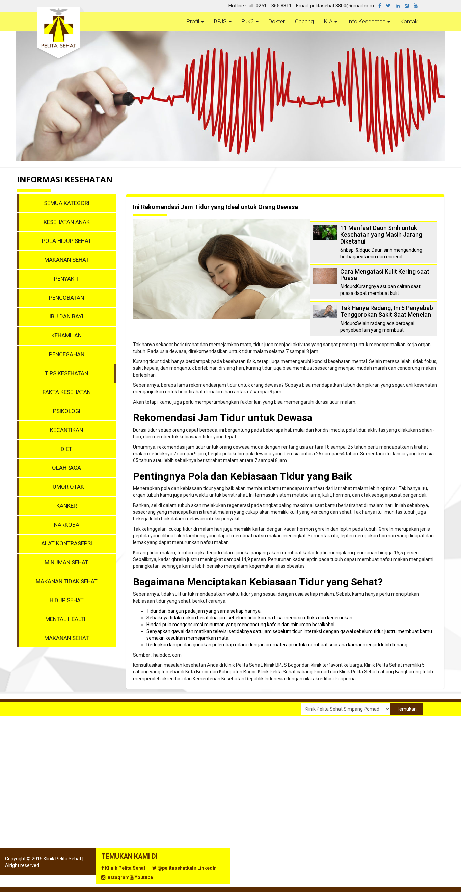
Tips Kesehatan (66, 373)
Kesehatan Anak (67, 222)
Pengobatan (66, 297)
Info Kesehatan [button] (367, 21)
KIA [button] (329, 21)
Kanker (66, 505)
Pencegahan (66, 354)
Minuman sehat (66, 562)
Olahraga (66, 467)
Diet (66, 448)
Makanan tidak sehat (67, 581)
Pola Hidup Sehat (66, 240)
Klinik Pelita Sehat (124, 868)
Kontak (409, 21)
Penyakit (66, 278)
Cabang (304, 21)
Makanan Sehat (66, 259)
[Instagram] (409, 5)
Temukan (407, 709)
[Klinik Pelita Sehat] (382, 5)
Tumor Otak (66, 486)
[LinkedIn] (400, 5)
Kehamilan (66, 335)
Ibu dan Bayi (66, 316)
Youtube (143, 877)
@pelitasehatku (174, 868)
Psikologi (66, 411)
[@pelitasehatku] (391, 5)
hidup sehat (67, 600)
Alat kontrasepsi (66, 543)
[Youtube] (418, 5)
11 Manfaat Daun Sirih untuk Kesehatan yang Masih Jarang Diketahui (381, 234)
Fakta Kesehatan (67, 392)
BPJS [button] (221, 21)
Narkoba (66, 524)
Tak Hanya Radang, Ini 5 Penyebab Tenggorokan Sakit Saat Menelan (386, 311)
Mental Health (66, 619)
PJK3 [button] (248, 21)
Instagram (117, 877)
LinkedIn (206, 868)
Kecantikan (66, 430)
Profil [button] (193, 21)
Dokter (277, 21)
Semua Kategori (66, 203)
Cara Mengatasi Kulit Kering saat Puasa (384, 275)
